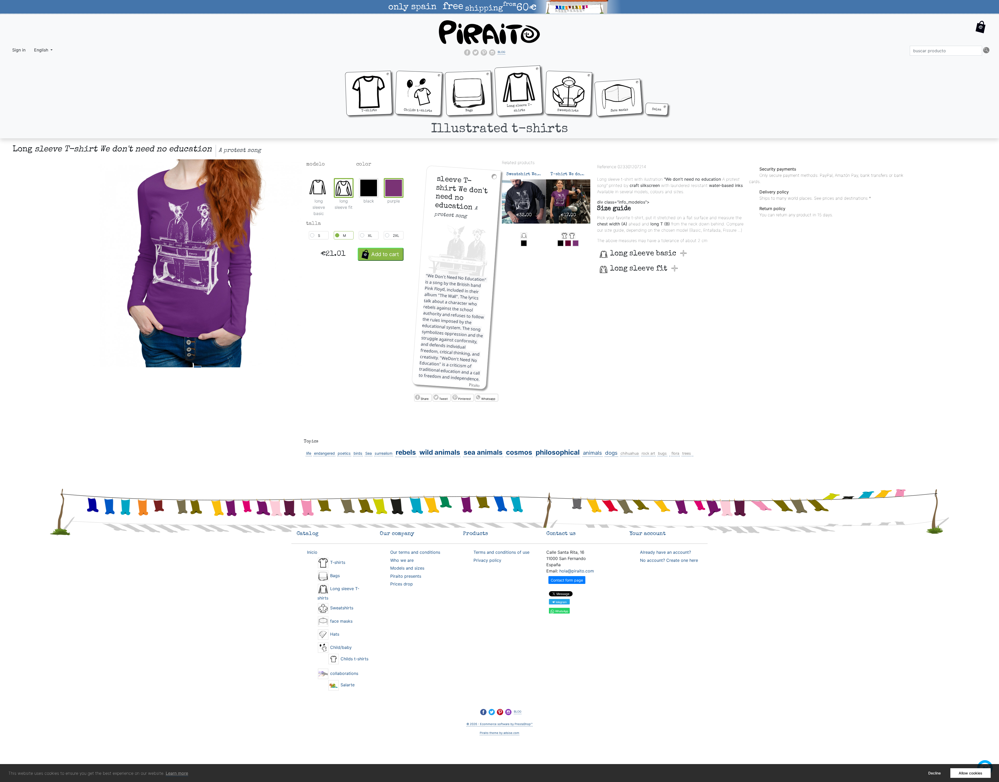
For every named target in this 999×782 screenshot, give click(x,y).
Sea (368, 453)
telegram (561, 602)
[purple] (575, 243)
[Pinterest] (484, 52)
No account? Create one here (669, 560)
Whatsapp (488, 399)
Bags (334, 575)
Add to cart (385, 254)
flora (675, 453)
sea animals (483, 452)
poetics (344, 453)
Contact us (561, 534)
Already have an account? (665, 552)
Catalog (307, 534)
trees (686, 453)
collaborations (343, 673)
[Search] (986, 51)
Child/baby (340, 647)
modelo (315, 164)
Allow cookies (970, 773)
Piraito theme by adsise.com (499, 733)
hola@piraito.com (576, 571)
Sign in (18, 50)
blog (501, 51)
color (363, 164)
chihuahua (629, 453)
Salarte (347, 684)
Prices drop (401, 583)
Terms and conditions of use (501, 552)
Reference (606, 166)
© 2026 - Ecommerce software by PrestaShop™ (499, 724)
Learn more (177, 773)
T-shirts (337, 562)
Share (425, 399)
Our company (397, 534)
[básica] (572, 235)
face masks (341, 621)
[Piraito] (489, 31)
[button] (981, 31)
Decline (934, 773)
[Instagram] (492, 52)
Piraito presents (405, 576)
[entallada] (564, 235)
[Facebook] (467, 52)
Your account (648, 534)
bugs (662, 453)
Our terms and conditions (415, 552)
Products (475, 534)
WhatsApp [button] (561, 611)
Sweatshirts (341, 607)
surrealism (384, 453)
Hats (334, 634)
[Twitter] (475, 52)
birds (358, 453)
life (308, 453)
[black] (524, 243)
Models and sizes (407, 568)
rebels (406, 452)
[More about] (669, 453)
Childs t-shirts (353, 658)
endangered (324, 453)
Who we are (402, 560)
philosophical (558, 452)
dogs (611, 452)
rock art (648, 453)
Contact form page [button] (567, 580)
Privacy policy (487, 560)
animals (592, 452)
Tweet (443, 399)
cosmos (519, 452)
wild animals (439, 452)
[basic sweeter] (524, 235)
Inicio (312, 552)
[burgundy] (568, 243)
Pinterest (464, 399)
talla (313, 223)
